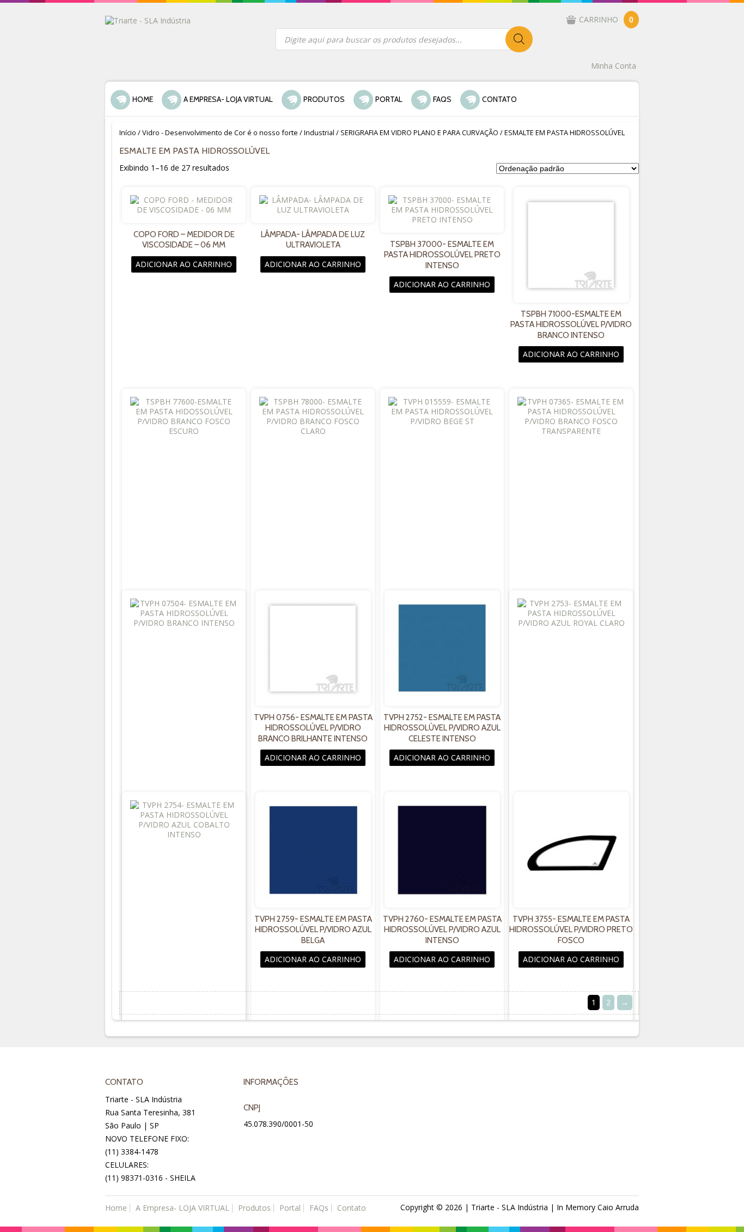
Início (127, 132)
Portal (389, 99)
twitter (279, 1144)
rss (305, 1144)
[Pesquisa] (519, 39)
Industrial (319, 132)
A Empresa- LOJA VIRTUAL (228, 99)
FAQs (442, 99)
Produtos (324, 99)
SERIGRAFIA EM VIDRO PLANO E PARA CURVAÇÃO (419, 132)
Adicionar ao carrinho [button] (184, 264)
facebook (253, 1144)
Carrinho (606, 19)
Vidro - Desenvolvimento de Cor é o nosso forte (220, 132)
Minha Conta (613, 66)
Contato (499, 99)
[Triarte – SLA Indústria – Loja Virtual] (148, 20)
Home (142, 99)
